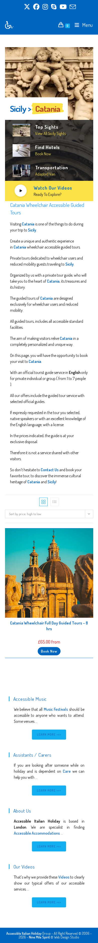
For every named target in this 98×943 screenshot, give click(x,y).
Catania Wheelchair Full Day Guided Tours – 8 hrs (49, 625)
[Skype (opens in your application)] (54, 7)
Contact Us (50, 469)
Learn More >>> (49, 734)
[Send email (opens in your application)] (72, 7)
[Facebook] (36, 7)
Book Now (49, 651)
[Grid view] (43, 502)
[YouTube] (63, 7)
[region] (49, 124)
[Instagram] (45, 7)
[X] (27, 7)
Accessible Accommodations (37, 833)
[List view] (54, 502)
